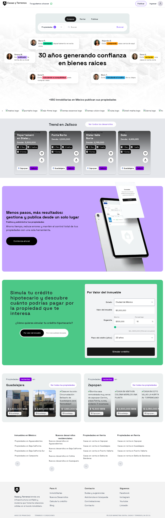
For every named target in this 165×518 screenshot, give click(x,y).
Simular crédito (120, 351)
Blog (52, 505)
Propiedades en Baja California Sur (30, 451)
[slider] (115, 327)
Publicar (141, 3)
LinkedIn (124, 505)
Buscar (120, 27)
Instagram (125, 497)
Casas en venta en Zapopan (95, 441)
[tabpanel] (121, 331)
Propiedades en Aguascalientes (29, 441)
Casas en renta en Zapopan (130, 441)
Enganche (108, 320)
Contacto (89, 505)
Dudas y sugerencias (95, 493)
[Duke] (134, 152)
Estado (109, 302)
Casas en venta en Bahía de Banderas (95, 457)
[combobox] (90, 27)
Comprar (70, 19)
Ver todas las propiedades (63, 385)
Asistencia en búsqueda (96, 497)
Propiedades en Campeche (26, 456)
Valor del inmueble (104, 310)
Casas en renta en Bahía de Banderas (134, 456)
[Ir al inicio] (14, 4)
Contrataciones (92, 501)
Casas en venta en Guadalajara (96, 446)
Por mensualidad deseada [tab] (56, 333)
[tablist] (44, 333)
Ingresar (153, 3)
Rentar (83, 19)
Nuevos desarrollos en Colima (62, 456)
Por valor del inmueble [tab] (32, 333)
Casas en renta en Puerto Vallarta (132, 451)
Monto (116, 317)
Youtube (124, 501)
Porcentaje (139, 317)
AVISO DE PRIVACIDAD (22, 515)
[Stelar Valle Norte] (100, 152)
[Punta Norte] (65, 152)
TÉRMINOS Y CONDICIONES (45, 515)
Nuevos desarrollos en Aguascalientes (59, 442)
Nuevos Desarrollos (59, 497)
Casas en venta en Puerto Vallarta (98, 451)
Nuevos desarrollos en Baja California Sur (65, 449)
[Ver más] (17, 463)
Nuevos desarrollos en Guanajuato (64, 461)
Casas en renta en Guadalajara (131, 446)
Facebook (124, 493)
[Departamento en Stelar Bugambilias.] (30, 152)
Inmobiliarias (56, 493)
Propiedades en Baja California (28, 446)
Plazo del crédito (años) (101, 338)
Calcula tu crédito (58, 501)
